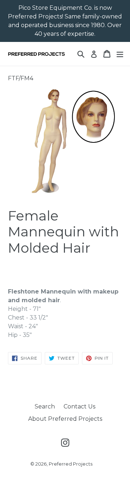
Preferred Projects (70, 464)
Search (45, 406)
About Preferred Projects (65, 418)
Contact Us (79, 406)
